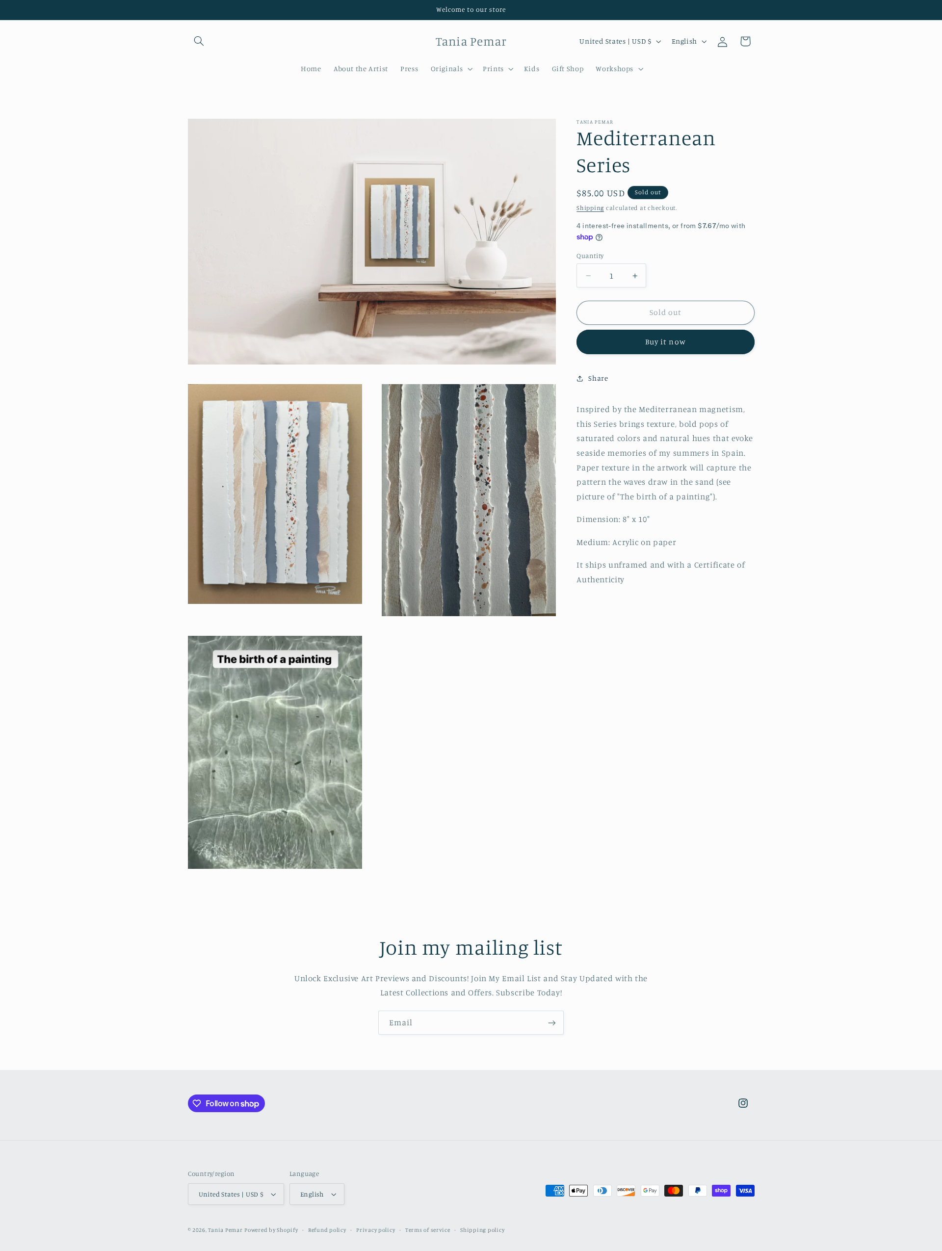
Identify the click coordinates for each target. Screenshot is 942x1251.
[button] (199, 41)
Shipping (590, 207)
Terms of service (427, 1229)
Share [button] (598, 378)
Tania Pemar (225, 1229)
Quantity (589, 256)
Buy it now (665, 341)
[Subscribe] (552, 1023)
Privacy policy (375, 1229)
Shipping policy (482, 1229)
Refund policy (327, 1229)
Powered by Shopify (271, 1229)
